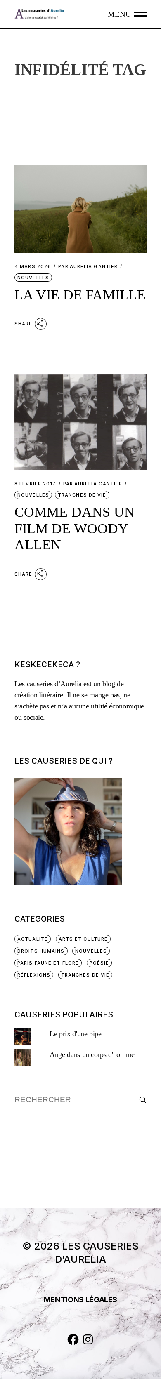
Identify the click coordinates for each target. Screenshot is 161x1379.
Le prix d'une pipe (76, 1034)
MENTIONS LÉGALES (80, 1299)
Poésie (99, 963)
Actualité (32, 939)
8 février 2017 (35, 484)
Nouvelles (33, 277)
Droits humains (40, 951)
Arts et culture (83, 939)
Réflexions (33, 975)
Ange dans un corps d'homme (92, 1054)
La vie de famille (80, 294)
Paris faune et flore (48, 963)
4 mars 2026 (32, 266)
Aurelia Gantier (88, 266)
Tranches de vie (82, 495)
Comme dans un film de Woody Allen (74, 528)
